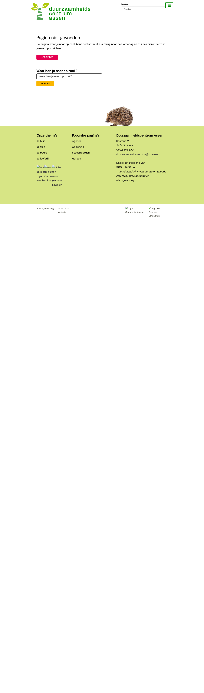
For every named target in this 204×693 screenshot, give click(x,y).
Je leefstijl (43, 158)
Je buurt (42, 152)
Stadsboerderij (81, 152)
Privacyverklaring (45, 208)
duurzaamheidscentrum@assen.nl (137, 154)
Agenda (77, 141)
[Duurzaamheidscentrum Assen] (169, 5)
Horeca (76, 158)
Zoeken (124, 4)
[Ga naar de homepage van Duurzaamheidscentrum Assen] (60, 13)
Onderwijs (78, 147)
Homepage (47, 57)
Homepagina (129, 44)
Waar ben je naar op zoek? (56, 71)
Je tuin (41, 147)
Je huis (41, 141)
